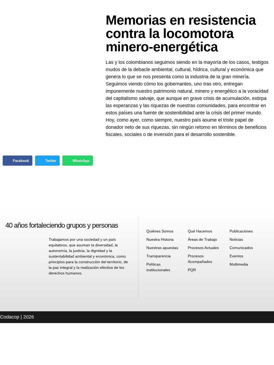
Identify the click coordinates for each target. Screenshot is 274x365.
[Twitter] (178, 284)
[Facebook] (152, 284)
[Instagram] (165, 284)
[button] (17, 161)
